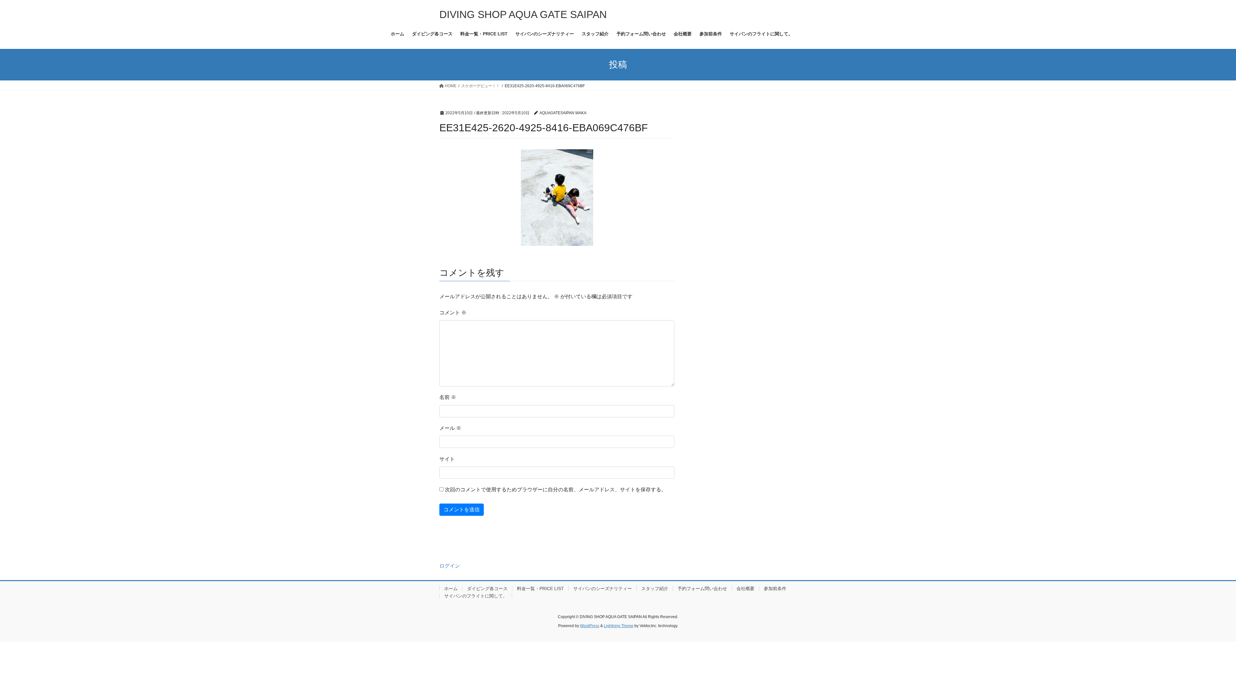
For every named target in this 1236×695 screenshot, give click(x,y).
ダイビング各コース (487, 588)
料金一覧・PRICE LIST (540, 588)
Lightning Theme (618, 626)
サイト (447, 459)
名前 (447, 397)
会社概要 (745, 588)
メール (450, 428)
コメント (452, 312)
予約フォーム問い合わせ (702, 588)
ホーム (451, 588)
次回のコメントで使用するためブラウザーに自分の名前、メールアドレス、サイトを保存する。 (555, 489)
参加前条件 (775, 588)
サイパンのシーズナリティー (602, 588)
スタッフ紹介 (654, 588)
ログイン (449, 566)
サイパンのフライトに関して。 (475, 595)
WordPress (589, 626)
